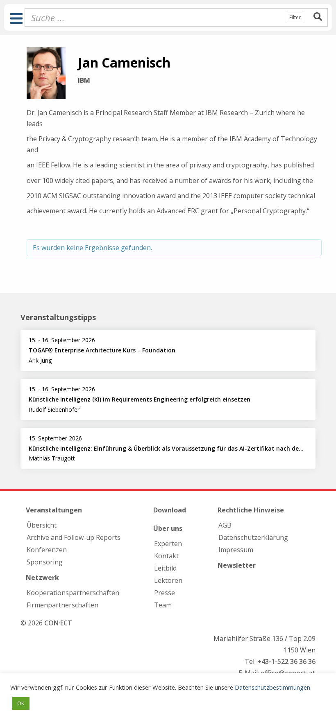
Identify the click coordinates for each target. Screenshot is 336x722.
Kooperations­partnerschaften (73, 592)
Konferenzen (47, 549)
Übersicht (42, 525)
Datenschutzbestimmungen (272, 687)
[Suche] (317, 17)
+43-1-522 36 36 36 (286, 661)
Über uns (167, 528)
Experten (168, 543)
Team (163, 604)
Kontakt (166, 555)
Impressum (235, 549)
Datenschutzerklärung (253, 537)
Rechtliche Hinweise (251, 509)
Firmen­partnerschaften (62, 604)
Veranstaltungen (54, 509)
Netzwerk (42, 577)
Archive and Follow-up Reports (73, 537)
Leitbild (165, 568)
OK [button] (21, 703)
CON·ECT (58, 622)
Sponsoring (45, 561)
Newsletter (237, 565)
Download (169, 509)
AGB (225, 525)
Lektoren (168, 580)
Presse (164, 592)
